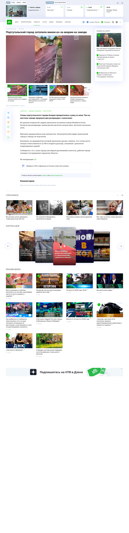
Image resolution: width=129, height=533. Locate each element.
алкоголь (23, 111)
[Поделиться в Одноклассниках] (8, 122)
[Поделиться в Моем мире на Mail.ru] (8, 131)
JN (35, 159)
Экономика (107, 22)
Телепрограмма (26, 22)
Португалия (47, 111)
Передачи (59, 22)
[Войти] (117, 22)
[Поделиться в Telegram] (8, 112)
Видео (51, 22)
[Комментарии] (8, 137)
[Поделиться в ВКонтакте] (8, 117)
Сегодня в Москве (94, 22)
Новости (37, 22)
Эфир (16, 22)
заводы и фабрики (35, 111)
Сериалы (68, 22)
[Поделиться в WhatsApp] (8, 127)
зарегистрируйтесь (56, 175)
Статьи (44, 22)
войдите (44, 175)
